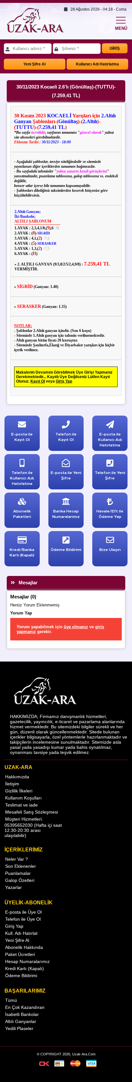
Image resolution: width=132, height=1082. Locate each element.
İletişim (12, 783)
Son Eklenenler (20, 866)
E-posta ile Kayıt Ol (22, 436)
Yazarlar (13, 887)
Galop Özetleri (19, 880)
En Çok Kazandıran (25, 1007)
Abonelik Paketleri (22, 513)
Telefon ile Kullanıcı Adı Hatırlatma (22, 477)
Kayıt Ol (37, 381)
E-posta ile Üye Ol (23, 912)
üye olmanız (76, 626)
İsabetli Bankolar (22, 1014)
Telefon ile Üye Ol (23, 919)
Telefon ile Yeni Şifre (110, 474)
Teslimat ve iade (21, 804)
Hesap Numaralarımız (27, 961)
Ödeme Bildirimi (21, 975)
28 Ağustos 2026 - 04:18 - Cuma (97, 9)
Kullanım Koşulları (23, 797)
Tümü (11, 1000)
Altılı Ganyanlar (20, 1021)
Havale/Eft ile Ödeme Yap (109, 513)
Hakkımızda (17, 776)
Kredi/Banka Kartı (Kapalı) (22, 551)
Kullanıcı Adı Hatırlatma (97, 64)
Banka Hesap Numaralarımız (66, 513)
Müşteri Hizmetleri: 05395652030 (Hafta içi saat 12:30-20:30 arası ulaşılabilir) (33, 827)
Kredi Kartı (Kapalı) (24, 968)
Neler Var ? (16, 859)
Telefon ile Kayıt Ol (66, 436)
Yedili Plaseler (19, 1028)
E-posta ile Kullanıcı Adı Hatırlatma (110, 439)
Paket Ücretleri (20, 954)
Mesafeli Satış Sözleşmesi (31, 812)
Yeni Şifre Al (34, 64)
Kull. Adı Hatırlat (21, 933)
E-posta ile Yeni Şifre (66, 474)
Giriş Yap (64, 381)
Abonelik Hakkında (24, 947)
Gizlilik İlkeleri (18, 790)
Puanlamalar (18, 873)
